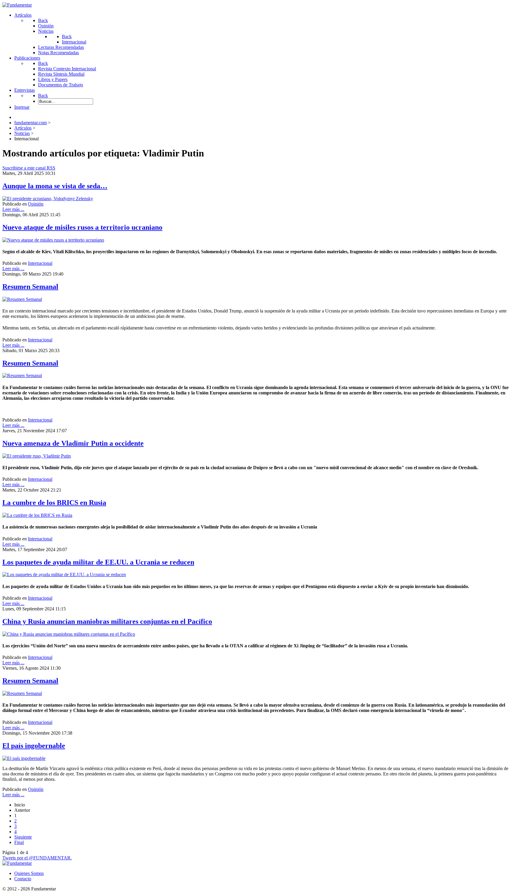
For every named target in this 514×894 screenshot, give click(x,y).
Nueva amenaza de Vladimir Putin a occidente (73, 443)
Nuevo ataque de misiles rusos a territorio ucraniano (82, 227)
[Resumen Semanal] (22, 299)
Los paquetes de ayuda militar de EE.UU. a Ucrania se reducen (98, 562)
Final (19, 842)
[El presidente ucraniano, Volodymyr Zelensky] (47, 198)
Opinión (35, 203)
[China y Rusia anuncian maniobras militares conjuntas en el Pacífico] (68, 634)
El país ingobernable (33, 746)
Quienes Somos (29, 873)
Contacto (22, 878)
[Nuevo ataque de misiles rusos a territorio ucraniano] (53, 239)
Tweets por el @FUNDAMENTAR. (37, 857)
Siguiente (23, 836)
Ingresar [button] (21, 107)
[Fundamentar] (17, 4)
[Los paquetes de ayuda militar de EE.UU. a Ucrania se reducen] (64, 574)
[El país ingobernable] (24, 758)
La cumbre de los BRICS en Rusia (54, 502)
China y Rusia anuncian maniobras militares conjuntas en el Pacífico (107, 621)
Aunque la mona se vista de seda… (54, 186)
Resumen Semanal (30, 286)
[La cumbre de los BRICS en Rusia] (37, 515)
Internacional (40, 263)
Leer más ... (13, 209)
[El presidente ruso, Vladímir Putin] (36, 455)
